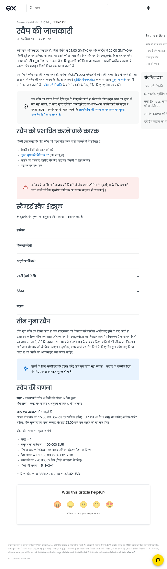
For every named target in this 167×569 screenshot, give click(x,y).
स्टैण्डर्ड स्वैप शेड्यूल (155, 51)
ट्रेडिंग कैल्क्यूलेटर (84, 80)
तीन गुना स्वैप (152, 57)
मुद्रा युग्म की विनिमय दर (35, 155)
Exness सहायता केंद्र (28, 22)
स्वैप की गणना (152, 64)
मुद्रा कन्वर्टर (119, 80)
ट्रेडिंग (46, 22)
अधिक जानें (131, 552)
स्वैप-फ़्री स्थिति (53, 85)
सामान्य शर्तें (59, 22)
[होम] (16, 8)
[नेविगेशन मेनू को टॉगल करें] (156, 7)
